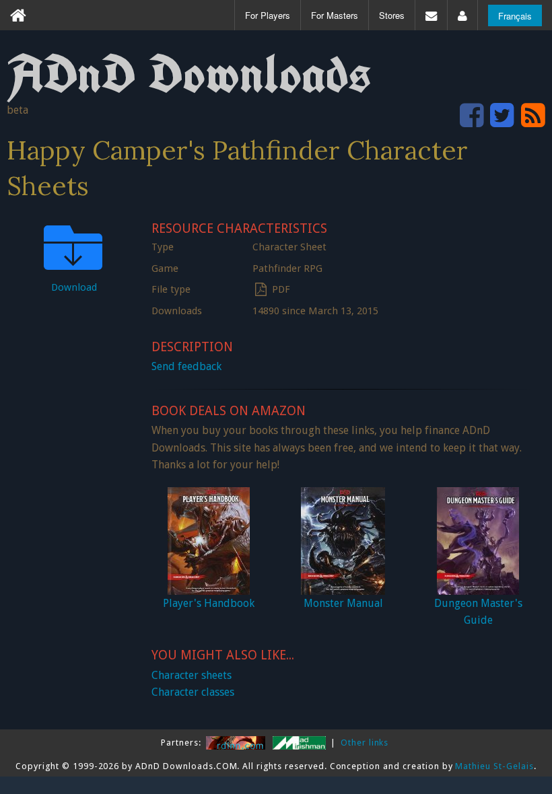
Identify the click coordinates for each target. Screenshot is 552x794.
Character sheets (191, 675)
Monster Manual (343, 603)
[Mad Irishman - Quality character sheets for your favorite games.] (301, 742)
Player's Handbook (208, 603)
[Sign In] (462, 15)
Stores (392, 15)
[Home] (18, 15)
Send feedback (186, 366)
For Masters (334, 15)
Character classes (192, 692)
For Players (267, 15)
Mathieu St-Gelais (494, 766)
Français (515, 15)
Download (74, 287)
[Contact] (431, 15)
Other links (365, 742)
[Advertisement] (74, 507)
